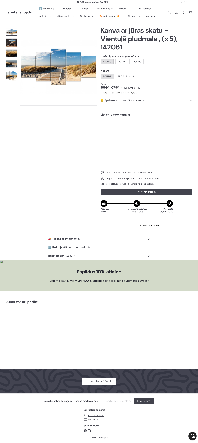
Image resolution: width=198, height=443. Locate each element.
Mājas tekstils (64, 16)
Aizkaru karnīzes (142, 8)
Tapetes (67, 8)
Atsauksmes (134, 16)
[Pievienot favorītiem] (188, 124)
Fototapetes (104, 8)
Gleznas (84, 8)
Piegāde (122, 184)
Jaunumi (150, 16)
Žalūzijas (44, 16)
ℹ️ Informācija (47, 8)
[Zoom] (58, 66)
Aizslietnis (85, 16)
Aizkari (122, 8)
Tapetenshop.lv (19, 12)
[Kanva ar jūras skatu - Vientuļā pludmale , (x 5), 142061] (146, 128)
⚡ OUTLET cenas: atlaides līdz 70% (91, 2)
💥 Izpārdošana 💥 (109, 16)
